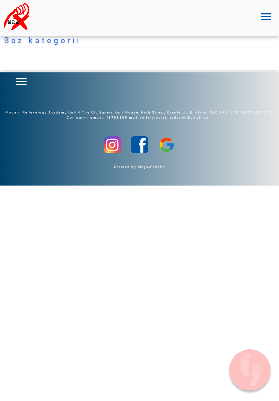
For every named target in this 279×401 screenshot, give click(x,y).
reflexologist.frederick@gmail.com (176, 117)
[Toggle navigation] (266, 16)
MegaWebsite (151, 167)
